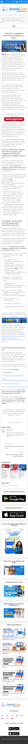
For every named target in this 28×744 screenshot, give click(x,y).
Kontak (11, 738)
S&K (14, 738)
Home (4, 18)
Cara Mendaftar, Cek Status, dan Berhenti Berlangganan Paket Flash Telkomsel (6, 473)
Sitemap (24, 738)
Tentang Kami (19, 738)
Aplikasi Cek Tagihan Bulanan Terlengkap (16, 18)
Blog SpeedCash (5, 738)
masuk (8, 485)
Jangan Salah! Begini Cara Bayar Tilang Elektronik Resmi (21, 474)
